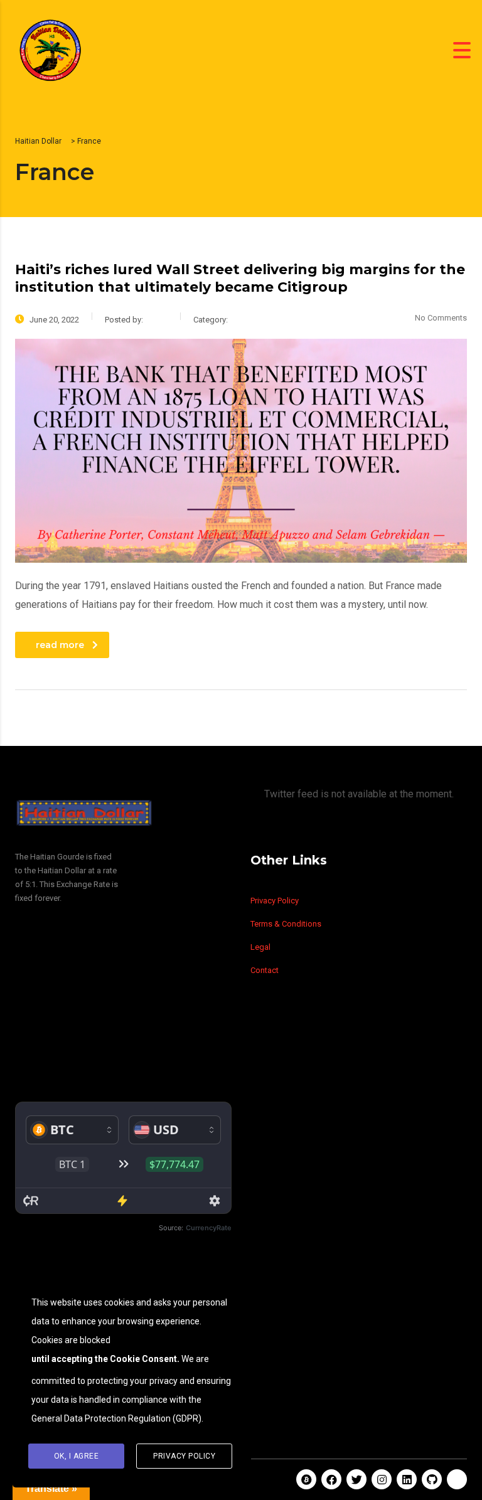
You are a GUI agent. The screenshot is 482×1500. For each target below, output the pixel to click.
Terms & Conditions (285, 923)
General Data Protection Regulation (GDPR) (116, 1418)
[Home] (50, 49)
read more (60, 645)
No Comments (441, 317)
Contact (264, 970)
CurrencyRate (209, 1227)
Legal (260, 947)
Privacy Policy (274, 900)
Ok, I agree (76, 1456)
